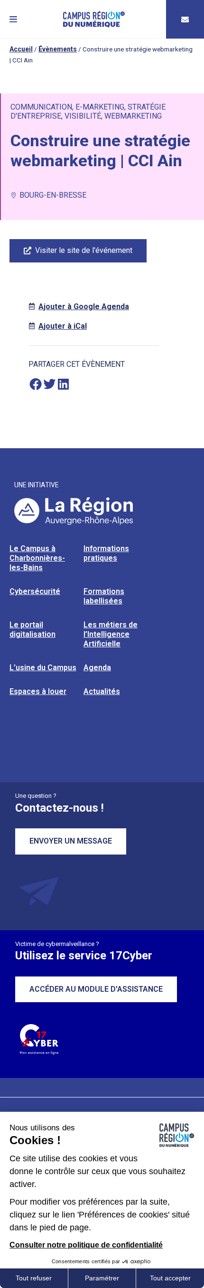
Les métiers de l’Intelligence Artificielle (110, 634)
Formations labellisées (103, 596)
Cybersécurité (34, 591)
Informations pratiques (106, 553)
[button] (13, 19)
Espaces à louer (37, 691)
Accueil (21, 49)
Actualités (101, 691)
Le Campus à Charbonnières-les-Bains (37, 558)
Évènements (57, 49)
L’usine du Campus (42, 667)
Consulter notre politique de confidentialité (86, 1245)
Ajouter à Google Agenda (83, 306)
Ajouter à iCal (62, 326)
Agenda (97, 667)
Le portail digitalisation (32, 629)
